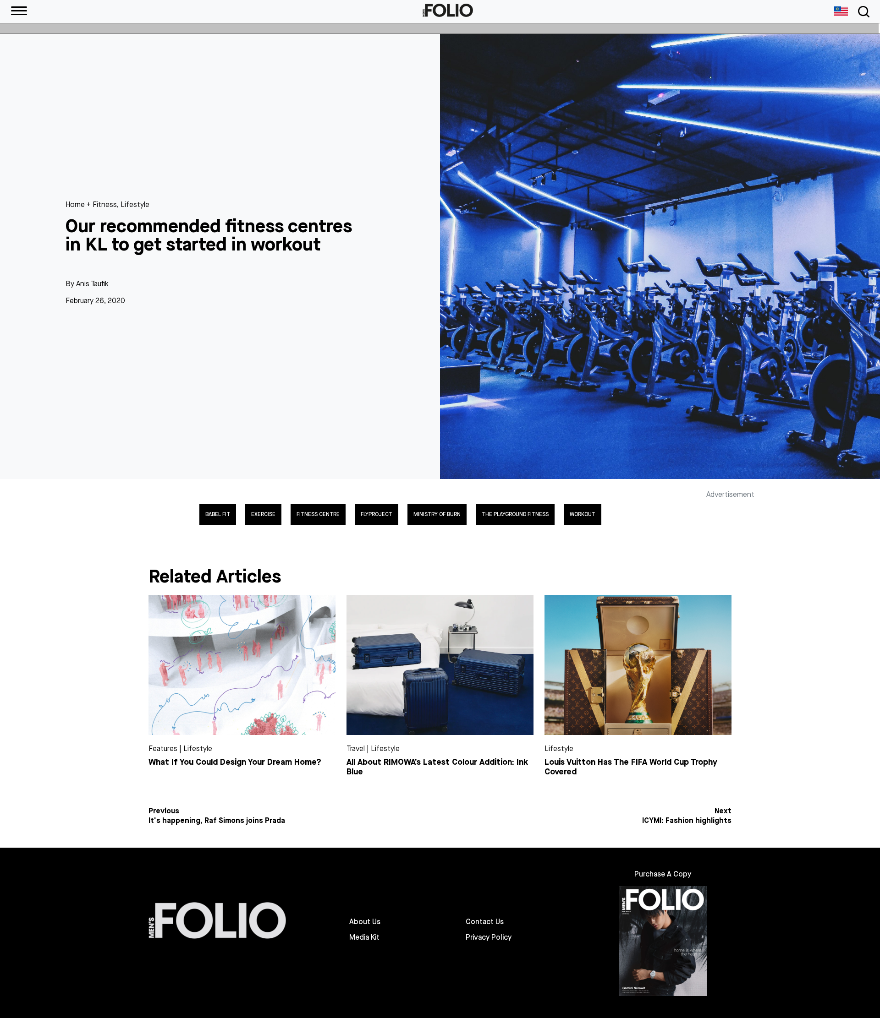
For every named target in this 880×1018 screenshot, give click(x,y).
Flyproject (376, 514)
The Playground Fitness (515, 514)
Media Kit (364, 937)
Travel (355, 748)
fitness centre (318, 514)
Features (162, 748)
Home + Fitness (91, 204)
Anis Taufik (92, 284)
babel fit (217, 514)
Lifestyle (135, 204)
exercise (263, 514)
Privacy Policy (489, 937)
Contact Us (485, 921)
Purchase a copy (662, 874)
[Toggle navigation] (862, 11)
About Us (364, 921)
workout (582, 514)
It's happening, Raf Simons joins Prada (216, 820)
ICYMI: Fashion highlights (687, 820)
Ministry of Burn (437, 514)
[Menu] (19, 11)
